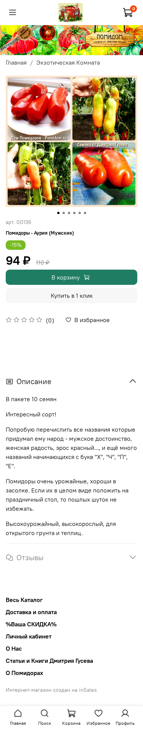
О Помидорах (24, 673)
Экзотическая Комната (68, 62)
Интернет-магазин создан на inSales (51, 689)
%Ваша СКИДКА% (31, 624)
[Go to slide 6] (85, 213)
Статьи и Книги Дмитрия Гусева (49, 660)
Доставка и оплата (31, 612)
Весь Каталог (24, 600)
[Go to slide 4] (74, 213)
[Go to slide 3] (69, 213)
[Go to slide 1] (58, 213)
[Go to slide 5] (80, 213)
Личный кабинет (28, 636)
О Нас (14, 648)
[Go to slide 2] (64, 213)
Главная (16, 62)
